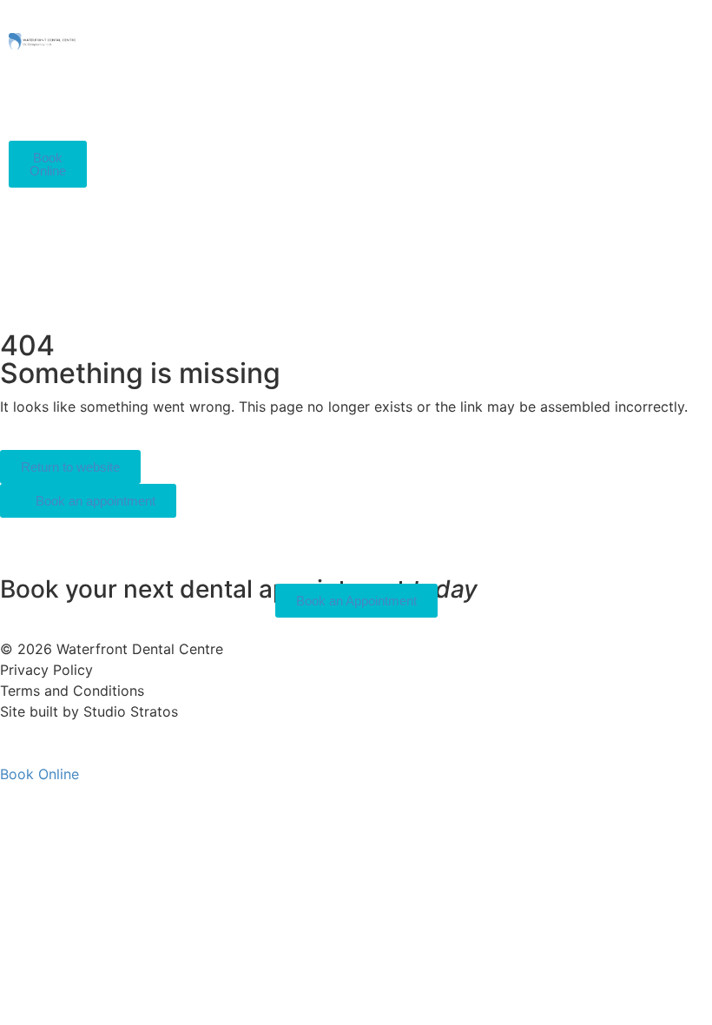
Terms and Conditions (72, 690)
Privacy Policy (46, 669)
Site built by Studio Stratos (89, 711)
